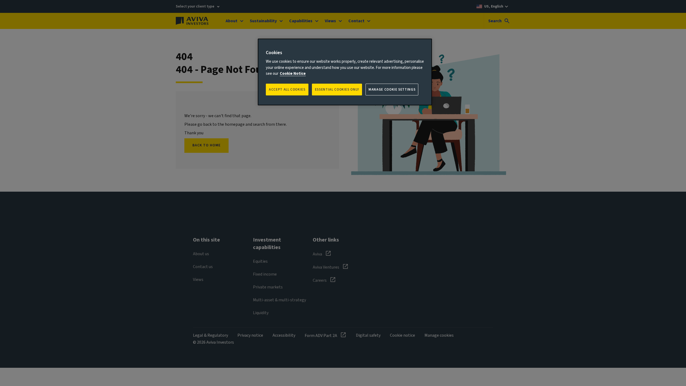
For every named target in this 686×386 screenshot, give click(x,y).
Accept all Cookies (287, 89)
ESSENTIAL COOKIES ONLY (337, 89)
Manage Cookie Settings (391, 89)
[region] (345, 72)
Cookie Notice (293, 73)
